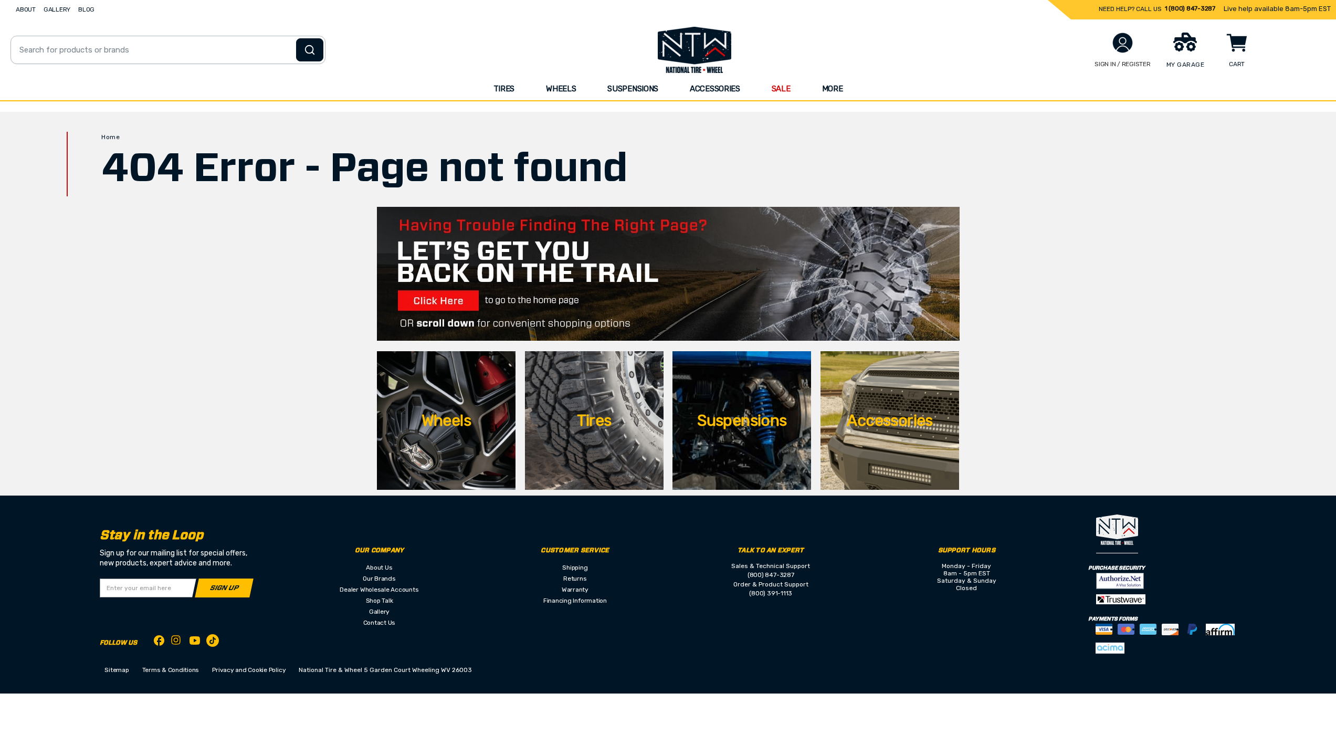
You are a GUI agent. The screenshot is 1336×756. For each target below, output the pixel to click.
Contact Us (379, 622)
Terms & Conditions (170, 670)
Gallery (379, 611)
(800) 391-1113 (770, 593)
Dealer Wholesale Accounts (379, 589)
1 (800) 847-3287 (1190, 8)
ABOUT (26, 9)
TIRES (504, 88)
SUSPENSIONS (632, 88)
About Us (379, 567)
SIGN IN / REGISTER (1123, 64)
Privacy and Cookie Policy (249, 670)
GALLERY (57, 9)
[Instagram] (177, 643)
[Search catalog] (309, 49)
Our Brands (379, 578)
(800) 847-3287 (771, 575)
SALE (781, 88)
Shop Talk (379, 600)
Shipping (574, 567)
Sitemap (116, 670)
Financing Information (575, 600)
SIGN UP (224, 588)
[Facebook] (159, 642)
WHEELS (561, 88)
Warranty (575, 589)
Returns (574, 578)
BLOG (86, 9)
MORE (832, 88)
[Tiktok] (212, 642)
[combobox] (167, 50)
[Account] (1122, 43)
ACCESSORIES (715, 88)
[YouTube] (194, 642)
